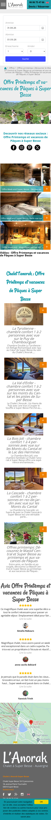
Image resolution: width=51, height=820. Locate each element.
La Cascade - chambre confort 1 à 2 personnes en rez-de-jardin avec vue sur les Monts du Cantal (24, 500)
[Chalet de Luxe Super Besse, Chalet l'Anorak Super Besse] (5, 68)
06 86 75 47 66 (36, 2)
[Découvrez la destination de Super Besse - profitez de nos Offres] (25, 759)
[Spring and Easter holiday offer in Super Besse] (47, 2)
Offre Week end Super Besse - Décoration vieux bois (21, 190)
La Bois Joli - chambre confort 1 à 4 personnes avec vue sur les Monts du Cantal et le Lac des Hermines (23, 445)
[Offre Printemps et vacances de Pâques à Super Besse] (15, 7)
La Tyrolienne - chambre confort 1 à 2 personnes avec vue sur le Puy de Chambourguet (23, 335)
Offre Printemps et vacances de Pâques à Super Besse (33, 73)
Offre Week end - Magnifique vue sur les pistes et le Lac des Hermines (21, 248)
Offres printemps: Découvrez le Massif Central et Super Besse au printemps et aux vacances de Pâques (23, 554)
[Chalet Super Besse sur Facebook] (5, 794)
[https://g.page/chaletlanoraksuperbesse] (17, 794)
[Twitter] (11, 794)
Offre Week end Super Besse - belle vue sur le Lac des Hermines (21, 219)
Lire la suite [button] (25, 618)
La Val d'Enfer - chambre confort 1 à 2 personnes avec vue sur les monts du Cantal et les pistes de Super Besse (23, 391)
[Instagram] (24, 794)
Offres (12, 68)
